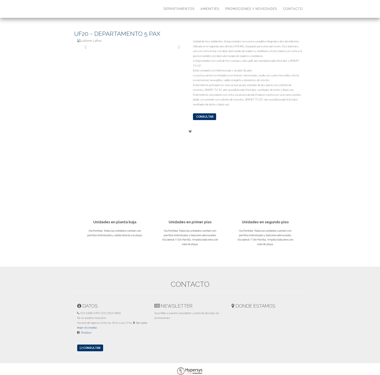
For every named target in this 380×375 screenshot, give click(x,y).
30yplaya (86, 332)
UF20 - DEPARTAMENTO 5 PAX (117, 33)
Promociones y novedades (251, 9)
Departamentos (179, 9)
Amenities (209, 9)
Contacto (293, 9)
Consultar (205, 116)
